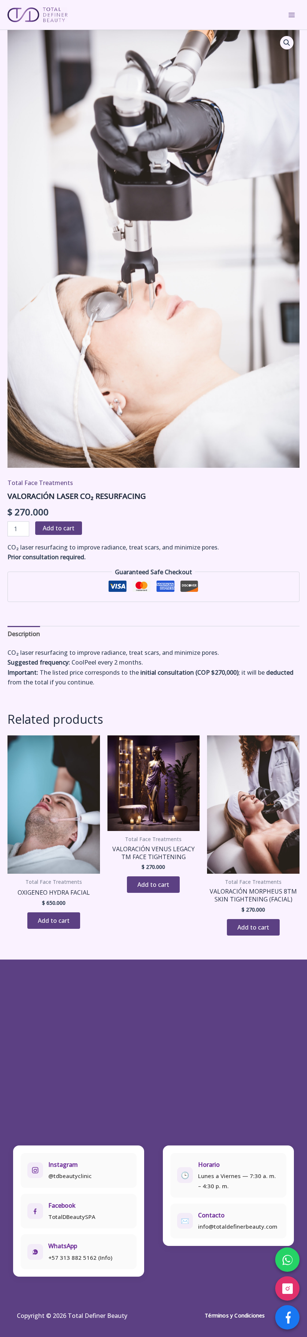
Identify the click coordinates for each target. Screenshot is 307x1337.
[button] (287, 42)
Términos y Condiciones (235, 1315)
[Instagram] (287, 1288)
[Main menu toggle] (292, 14)
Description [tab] (23, 634)
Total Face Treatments (40, 483)
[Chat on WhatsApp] (287, 1259)
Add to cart (59, 528)
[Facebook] (287, 1317)
